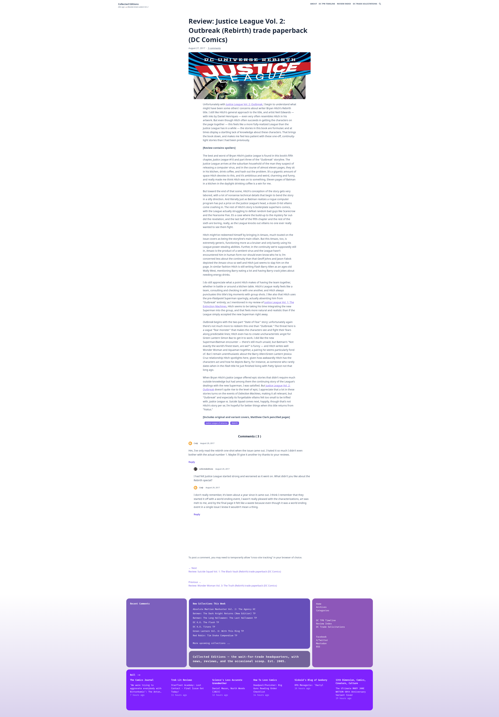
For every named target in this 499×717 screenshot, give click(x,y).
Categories (322, 610)
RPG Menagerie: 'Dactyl (309, 685)
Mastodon (321, 643)
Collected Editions (128, 4)
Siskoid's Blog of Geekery (311, 680)
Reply (192, 461)
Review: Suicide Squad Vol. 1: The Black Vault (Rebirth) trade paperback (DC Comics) (235, 571)
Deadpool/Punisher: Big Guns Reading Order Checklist (267, 688)
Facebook (321, 636)
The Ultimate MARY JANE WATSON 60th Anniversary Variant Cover (351, 691)
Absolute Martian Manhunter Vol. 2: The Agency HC (224, 609)
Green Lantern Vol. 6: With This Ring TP (218, 631)
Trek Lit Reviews (181, 680)
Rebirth (235, 423)
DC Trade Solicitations (365, 3)
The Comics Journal (142, 680)
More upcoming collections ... (212, 643)
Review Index (344, 3)
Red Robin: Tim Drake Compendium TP (215, 635)
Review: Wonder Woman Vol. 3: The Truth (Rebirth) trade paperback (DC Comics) (233, 585)
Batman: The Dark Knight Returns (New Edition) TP (224, 613)
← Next (193, 568)
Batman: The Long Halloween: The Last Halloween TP (225, 618)
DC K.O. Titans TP (204, 626)
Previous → (195, 582)
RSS (318, 646)
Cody (196, 443)
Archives (321, 607)
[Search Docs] (380, 4)
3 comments (214, 48)
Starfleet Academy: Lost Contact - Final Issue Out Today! (187, 688)
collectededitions (206, 469)
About (313, 3)
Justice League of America (216, 423)
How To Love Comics (265, 680)
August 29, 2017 (207, 443)
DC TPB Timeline (327, 3)
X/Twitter (322, 640)
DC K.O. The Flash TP (206, 622)
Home (318, 603)
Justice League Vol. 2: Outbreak (244, 104)
